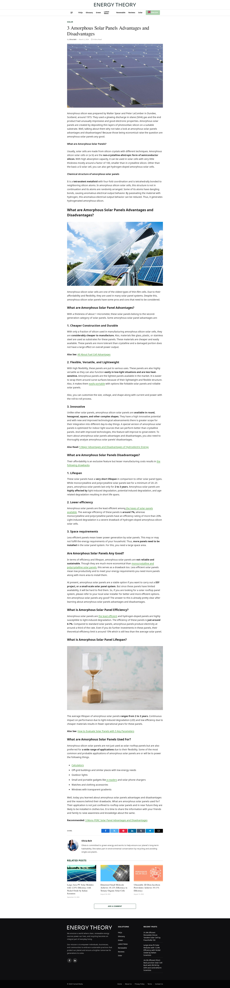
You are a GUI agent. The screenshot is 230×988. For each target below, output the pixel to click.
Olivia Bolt (72, 39)
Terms (150, 984)
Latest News (106, 12)
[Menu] (72, 12)
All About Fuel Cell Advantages (94, 354)
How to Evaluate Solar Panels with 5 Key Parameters (106, 731)
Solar (140, 12)
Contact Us (159, 984)
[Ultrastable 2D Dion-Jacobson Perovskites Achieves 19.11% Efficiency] (148, 873)
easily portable (97, 383)
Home (119, 984)
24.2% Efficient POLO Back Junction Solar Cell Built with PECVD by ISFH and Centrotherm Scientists (153, 965)
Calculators (78, 765)
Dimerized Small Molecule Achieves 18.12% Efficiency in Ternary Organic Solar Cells (114, 887)
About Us (128, 984)
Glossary (89, 12)
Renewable (120, 12)
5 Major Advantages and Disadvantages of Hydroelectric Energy (114, 447)
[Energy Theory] (115, 4)
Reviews (131, 12)
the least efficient (107, 616)
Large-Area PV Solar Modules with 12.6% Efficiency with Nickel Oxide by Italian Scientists (80, 889)
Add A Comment (115, 906)
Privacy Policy (139, 984)
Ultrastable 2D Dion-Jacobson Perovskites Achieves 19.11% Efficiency (147, 887)
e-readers (111, 779)
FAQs (80, 12)
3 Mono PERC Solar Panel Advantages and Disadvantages (116, 820)
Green (98, 12)
